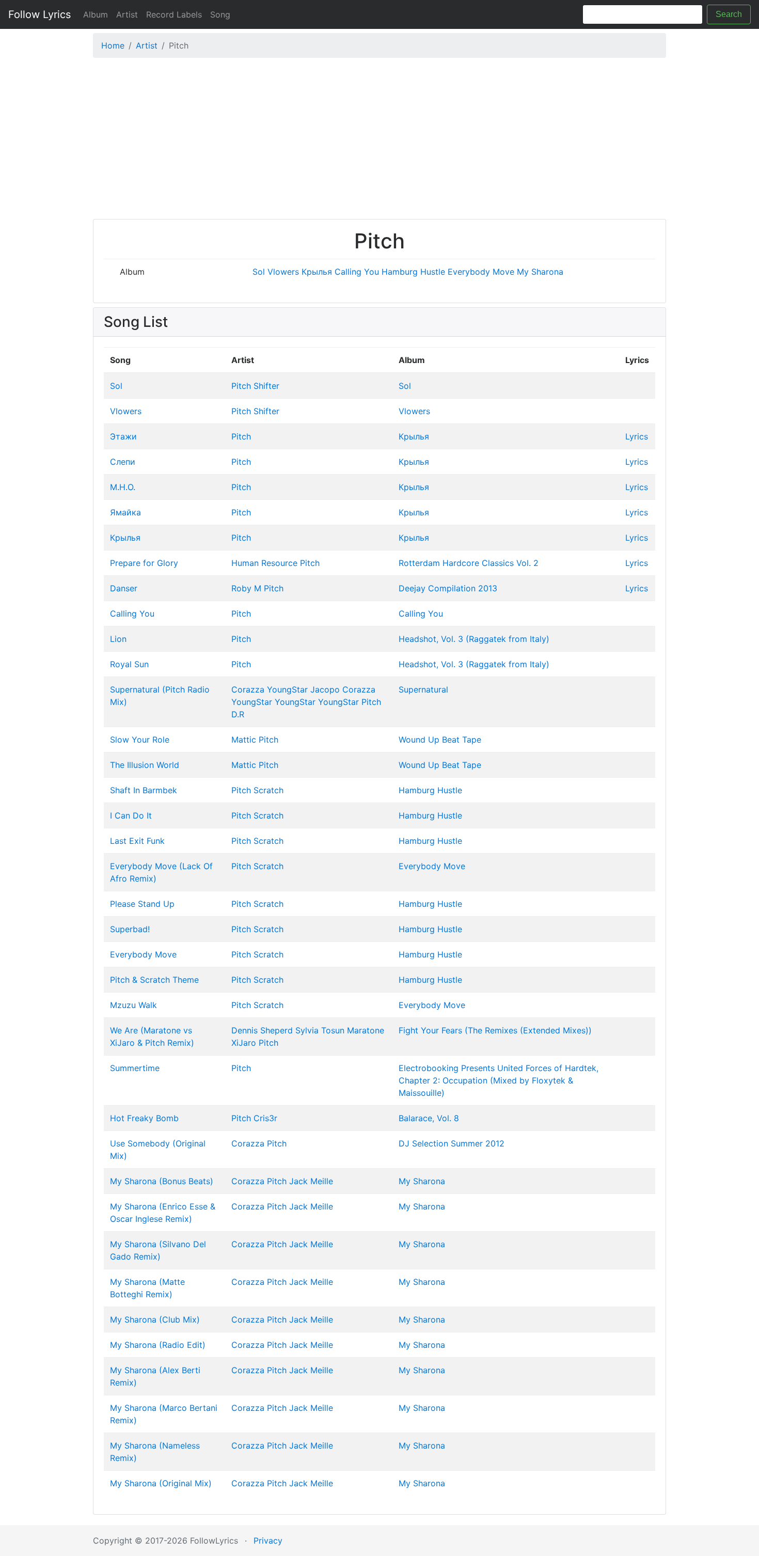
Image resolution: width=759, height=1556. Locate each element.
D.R (237, 714)
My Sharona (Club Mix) (155, 1319)
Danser (123, 588)
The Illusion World (144, 765)
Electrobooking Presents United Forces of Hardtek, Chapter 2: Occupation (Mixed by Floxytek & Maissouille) (498, 1080)
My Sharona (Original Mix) (161, 1483)
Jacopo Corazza (342, 689)
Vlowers (283, 271)
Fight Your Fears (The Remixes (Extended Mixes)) (495, 1030)
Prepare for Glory (144, 563)
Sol (258, 271)
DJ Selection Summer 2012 (451, 1143)
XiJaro (243, 1043)
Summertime (135, 1068)
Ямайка (125, 512)
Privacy (268, 1540)
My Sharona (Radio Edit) (157, 1345)
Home (112, 45)
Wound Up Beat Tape (440, 739)
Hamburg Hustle (413, 271)
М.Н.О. (122, 487)
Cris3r (265, 1118)
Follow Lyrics (39, 14)
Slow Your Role (139, 739)
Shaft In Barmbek (143, 790)
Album (95, 14)
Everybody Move (481, 271)
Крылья (317, 271)
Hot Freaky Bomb (144, 1118)
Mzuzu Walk (133, 1005)
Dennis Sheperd (262, 1030)
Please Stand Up (142, 904)
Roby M (246, 588)
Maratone (365, 1030)
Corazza (247, 689)
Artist (127, 14)
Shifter (266, 386)
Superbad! (130, 929)
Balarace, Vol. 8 (429, 1118)
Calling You (357, 271)
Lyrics (636, 436)
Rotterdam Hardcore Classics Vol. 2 (469, 563)
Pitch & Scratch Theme (154, 980)
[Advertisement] (379, 141)
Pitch (241, 386)
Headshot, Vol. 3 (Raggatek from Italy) (474, 639)
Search (729, 14)
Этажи (123, 436)
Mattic (243, 739)
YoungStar (287, 689)
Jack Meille (311, 1181)
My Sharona (540, 271)
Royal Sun (129, 664)
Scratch (268, 790)
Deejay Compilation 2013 (448, 588)
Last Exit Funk (137, 841)
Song (220, 14)
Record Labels (174, 14)
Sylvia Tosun (319, 1030)
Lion (118, 639)
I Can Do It (131, 815)
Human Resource (264, 563)
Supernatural (423, 689)
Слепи (122, 462)
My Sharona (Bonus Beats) (161, 1181)
